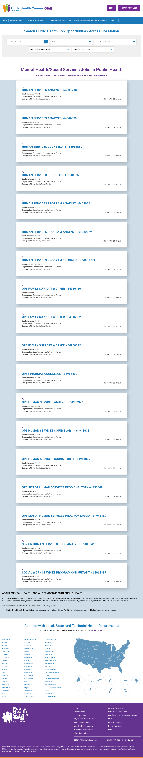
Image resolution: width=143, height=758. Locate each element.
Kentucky (5, 688)
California (5, 651)
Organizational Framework (36, 20)
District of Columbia (52, 673)
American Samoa (51, 670)
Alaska (4, 642)
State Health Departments (83, 730)
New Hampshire (29, 663)
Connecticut (6, 657)
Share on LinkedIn (129, 740)
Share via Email (132, 740)
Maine (4, 694)
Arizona (4, 645)
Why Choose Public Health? (84, 719)
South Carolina (29, 697)
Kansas (4, 685)
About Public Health (16, 20)
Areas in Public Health (116, 708)
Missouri (26, 651)
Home (5, 20)
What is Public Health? (82, 722)
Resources (111, 20)
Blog (111, 8)
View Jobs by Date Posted (82, 49)
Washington (49, 657)
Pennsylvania (28, 691)
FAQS (110, 719)
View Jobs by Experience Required (40, 49)
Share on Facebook (123, 740)
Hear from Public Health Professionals (81, 20)
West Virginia (49, 660)
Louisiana (5, 691)
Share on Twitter (126, 740)
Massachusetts (29, 639)
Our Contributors (80, 715)
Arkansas (5, 648)
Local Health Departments (83, 726)
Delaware (5, 660)
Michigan (27, 642)
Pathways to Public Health (58, 20)
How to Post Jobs (129, 8)
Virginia (47, 654)
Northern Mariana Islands (53, 687)
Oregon (26, 688)
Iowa (3, 682)
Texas (47, 645)
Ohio (25, 682)
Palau (47, 690)
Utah (46, 648)
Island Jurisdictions (81, 733)
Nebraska (27, 657)
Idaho (4, 673)
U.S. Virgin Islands (51, 696)
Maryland (5, 697)
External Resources (115, 722)
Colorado (5, 654)
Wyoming (48, 666)
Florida (54, 42)
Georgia (4, 666)
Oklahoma (27, 685)
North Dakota (28, 679)
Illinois (4, 676)
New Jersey (28, 666)
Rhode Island (28, 694)
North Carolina (28, 676)
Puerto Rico (49, 693)
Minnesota (27, 645)
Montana (27, 654)
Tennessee (49, 642)
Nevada (26, 660)
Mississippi (27, 648)
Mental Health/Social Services (105, 42)
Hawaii (4, 670)
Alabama (5, 639)
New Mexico (28, 670)
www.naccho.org (96, 630)
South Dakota (49, 639)
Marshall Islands (50, 684)
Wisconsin (48, 663)
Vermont (48, 651)
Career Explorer (100, 20)
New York (27, 673)
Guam (47, 676)
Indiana (4, 679)
